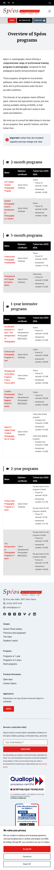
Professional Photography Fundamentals (9, 260)
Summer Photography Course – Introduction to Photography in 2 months (9, 210)
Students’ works (10, 640)
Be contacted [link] (24, 20)
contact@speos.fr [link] (13, 607)
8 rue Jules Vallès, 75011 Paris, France (21, 599)
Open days (8, 679)
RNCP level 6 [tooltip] (22, 339)
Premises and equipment (14, 632)
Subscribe (25, 749)
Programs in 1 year (11, 656)
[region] (27, 848)
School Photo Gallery (12, 629)
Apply (8, 709)
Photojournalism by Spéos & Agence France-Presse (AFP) (9, 377)
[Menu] (49, 11)
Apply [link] (12, 20)
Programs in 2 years (12, 660)
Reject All (27, 864)
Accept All (27, 849)
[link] (4, 614)
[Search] (50, 3)
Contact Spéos (9, 683)
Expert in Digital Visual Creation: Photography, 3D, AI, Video (9, 433)
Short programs (10, 664)
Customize (27, 856)
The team (7, 636)
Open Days (38, 20)
